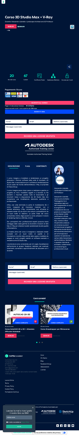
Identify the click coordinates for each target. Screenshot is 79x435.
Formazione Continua (12, 392)
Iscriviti (19, 426)
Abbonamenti (45, 367)
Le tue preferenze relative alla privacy (47, 432)
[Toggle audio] (7, 306)
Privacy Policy (9, 386)
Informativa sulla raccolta (22, 432)
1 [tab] (36, 342)
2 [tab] (39, 342)
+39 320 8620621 (10, 369)
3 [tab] (42, 342)
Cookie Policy (9, 389)
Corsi (42, 355)
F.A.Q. (27, 166)
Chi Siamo (44, 358)
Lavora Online (9, 380)
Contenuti (41, 166)
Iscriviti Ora (39, 111)
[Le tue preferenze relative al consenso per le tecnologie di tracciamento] (3, 2)
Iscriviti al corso (39, 103)
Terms (7, 383)
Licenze (43, 369)
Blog (42, 361)
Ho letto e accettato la (18, 422)
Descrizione (14, 166)
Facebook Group (46, 364)
